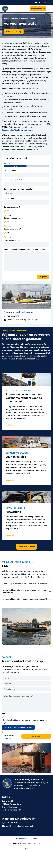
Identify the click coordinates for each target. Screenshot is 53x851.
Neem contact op (38, 9)
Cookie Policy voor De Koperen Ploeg (26, 843)
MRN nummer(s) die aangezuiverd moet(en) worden (24, 249)
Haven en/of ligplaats (13, 180)
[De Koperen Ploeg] (5, 9)
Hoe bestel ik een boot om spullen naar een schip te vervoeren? (24, 591)
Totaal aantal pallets (12, 240)
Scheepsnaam (10, 171)
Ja (8, 211)
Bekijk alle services (26, 547)
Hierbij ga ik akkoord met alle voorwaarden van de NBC (24, 721)
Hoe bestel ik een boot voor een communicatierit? (24, 599)
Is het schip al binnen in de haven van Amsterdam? (25, 584)
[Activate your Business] (26, 848)
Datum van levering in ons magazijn (18, 189)
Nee (9, 215)
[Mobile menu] (49, 8)
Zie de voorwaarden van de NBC (18, 727)
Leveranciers (9, 198)
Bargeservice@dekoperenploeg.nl (17, 130)
